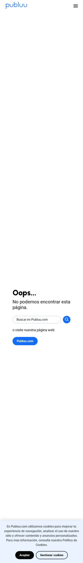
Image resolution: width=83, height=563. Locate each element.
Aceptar (24, 555)
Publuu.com (25, 341)
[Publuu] (16, 6)
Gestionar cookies (52, 555)
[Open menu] (75, 5)
